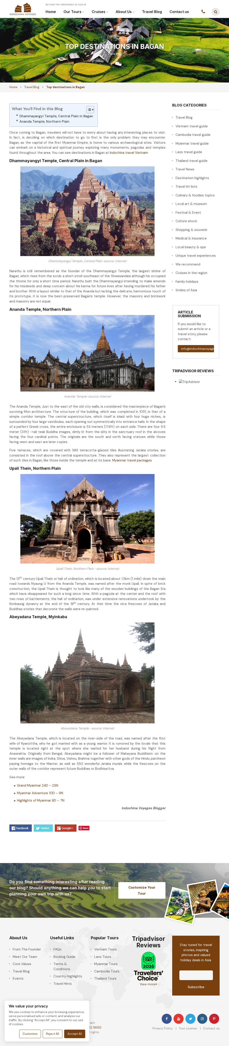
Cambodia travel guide (193, 135)
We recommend (188, 264)
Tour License (188, 1028)
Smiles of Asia (186, 290)
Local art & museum (191, 204)
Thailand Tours (105, 978)
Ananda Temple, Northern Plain (44, 121)
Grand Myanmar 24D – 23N (37, 785)
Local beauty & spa (191, 247)
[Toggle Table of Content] (88, 109)
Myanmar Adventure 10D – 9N (40, 793)
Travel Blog (152, 11)
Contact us (179, 11)
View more (147, 984)
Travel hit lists (186, 186)
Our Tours (72, 11)
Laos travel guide (189, 152)
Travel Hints (62, 983)
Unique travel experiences (196, 255)
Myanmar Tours (106, 964)
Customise (30, 1034)
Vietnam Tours (105, 949)
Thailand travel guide (192, 161)
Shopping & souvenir (191, 230)
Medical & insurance (191, 238)
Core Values (22, 964)
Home (51, 11)
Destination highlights (192, 178)
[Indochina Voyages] (22, 9)
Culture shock (186, 221)
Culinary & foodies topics (195, 195)
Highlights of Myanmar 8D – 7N (40, 800)
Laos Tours (102, 957)
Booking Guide (64, 957)
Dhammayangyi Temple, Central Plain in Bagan (56, 116)
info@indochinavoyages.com (197, 349)
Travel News (185, 169)
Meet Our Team (25, 957)
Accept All (75, 1034)
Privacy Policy (163, 1028)
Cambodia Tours (106, 971)
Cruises (98, 11)
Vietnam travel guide (192, 126)
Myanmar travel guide (192, 143)
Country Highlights (67, 976)
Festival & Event (188, 212)
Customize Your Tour (141, 890)
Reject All (52, 1034)
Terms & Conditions (61, 966)
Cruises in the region (191, 273)
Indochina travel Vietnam (129, 152)
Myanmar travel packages (132, 460)
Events (18, 978)
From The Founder (27, 949)
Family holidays (187, 281)
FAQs (57, 949)
